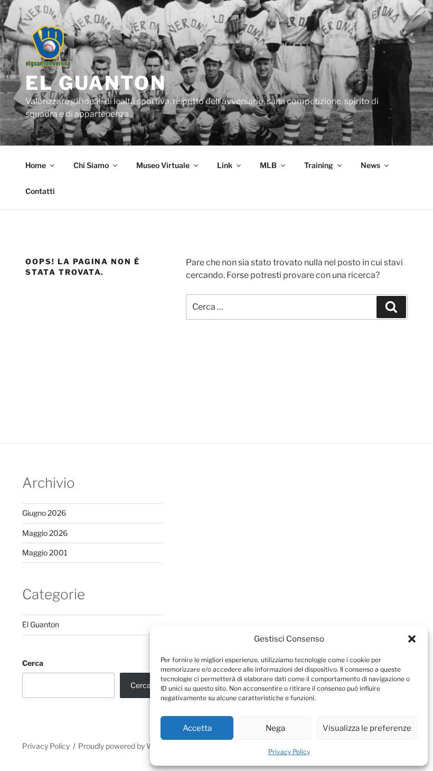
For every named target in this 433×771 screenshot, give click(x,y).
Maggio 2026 (45, 532)
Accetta (197, 728)
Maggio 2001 (45, 552)
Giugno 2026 (44, 512)
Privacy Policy (289, 752)
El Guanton (95, 83)
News (370, 165)
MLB (268, 165)
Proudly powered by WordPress (131, 745)
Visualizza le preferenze (367, 728)
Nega (275, 728)
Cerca (32, 662)
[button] (412, 639)
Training (318, 165)
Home (35, 165)
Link (224, 165)
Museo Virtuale (163, 165)
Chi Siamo (91, 165)
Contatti (40, 191)
